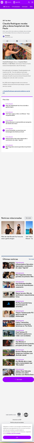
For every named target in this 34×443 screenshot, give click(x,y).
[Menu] (32, 2)
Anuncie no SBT (17, 419)
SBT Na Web (7, 20)
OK (17, 437)
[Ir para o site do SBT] (26, 415)
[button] (12, 232)
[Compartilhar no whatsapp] (7, 41)
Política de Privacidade (13, 433)
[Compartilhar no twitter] (26, 41)
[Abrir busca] (29, 2)
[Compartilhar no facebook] (17, 41)
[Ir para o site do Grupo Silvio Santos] (14, 415)
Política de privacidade (17, 422)
